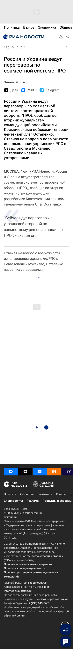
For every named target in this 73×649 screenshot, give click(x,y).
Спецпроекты (13, 500)
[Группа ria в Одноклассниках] (54, 471)
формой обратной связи (52, 599)
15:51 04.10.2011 (15, 47)
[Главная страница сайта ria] (23, 36)
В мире (61, 494)
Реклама (33, 500)
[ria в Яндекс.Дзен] (25, 471)
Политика (10, 494)
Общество (27, 494)
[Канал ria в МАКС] (11, 471)
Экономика (45, 494)
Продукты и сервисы (56, 500)
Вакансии (10, 517)
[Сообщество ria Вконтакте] (40, 471)
